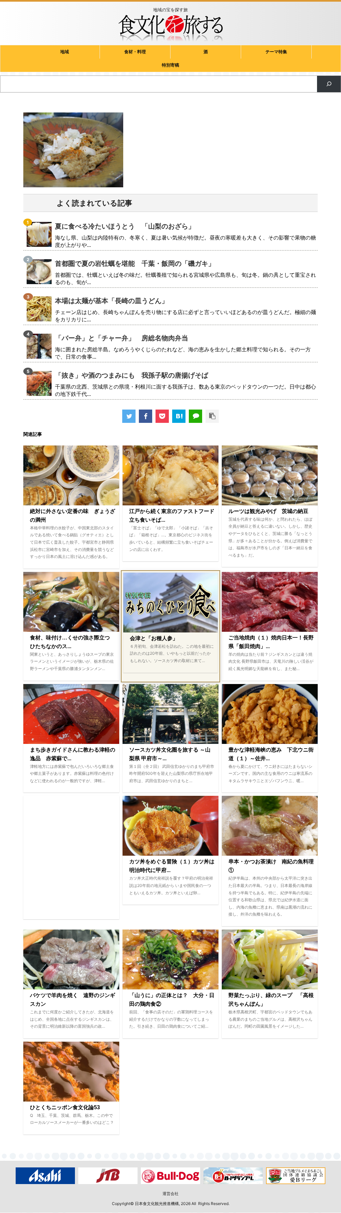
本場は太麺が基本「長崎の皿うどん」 (111, 301)
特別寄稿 (170, 65)
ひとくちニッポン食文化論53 (65, 1107)
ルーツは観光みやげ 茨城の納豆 (268, 511)
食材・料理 (135, 51)
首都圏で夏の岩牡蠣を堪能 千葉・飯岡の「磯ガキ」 (135, 263)
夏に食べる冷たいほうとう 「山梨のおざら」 (125, 226)
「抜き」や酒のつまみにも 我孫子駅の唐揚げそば (131, 375)
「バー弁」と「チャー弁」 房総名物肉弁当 (121, 338)
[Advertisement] (71, 857)
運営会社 (170, 1193)
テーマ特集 (276, 51)
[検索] (329, 84)
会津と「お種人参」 (154, 638)
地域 (64, 51)
